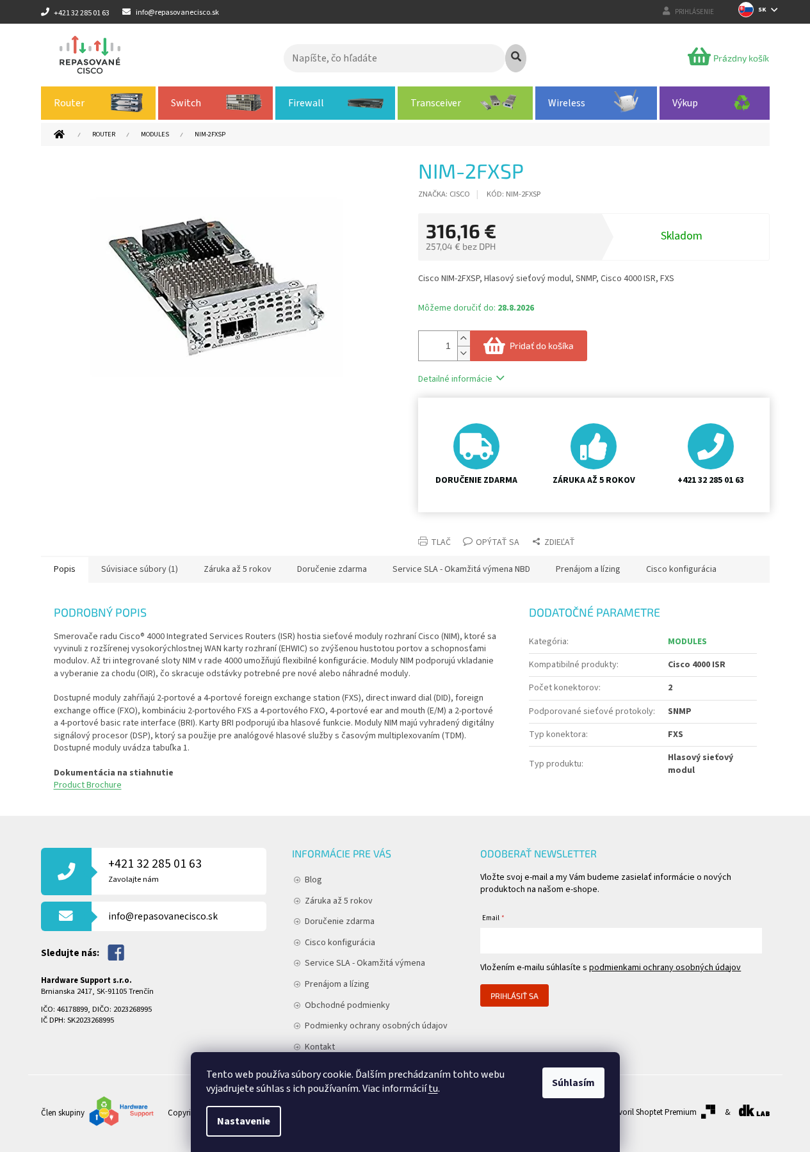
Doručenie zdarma (340, 921)
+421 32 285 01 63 (155, 870)
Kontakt (320, 1047)
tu (433, 1089)
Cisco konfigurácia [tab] (681, 569)
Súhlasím (573, 1083)
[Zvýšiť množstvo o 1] (463, 338)
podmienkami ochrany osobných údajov (665, 967)
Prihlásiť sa (514, 996)
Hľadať (515, 58)
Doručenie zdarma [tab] (332, 569)
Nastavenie (243, 1121)
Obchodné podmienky (347, 1005)
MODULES (687, 641)
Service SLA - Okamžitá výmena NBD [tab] (461, 569)
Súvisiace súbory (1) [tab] (139, 569)
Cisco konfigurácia (340, 942)
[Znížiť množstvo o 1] (463, 353)
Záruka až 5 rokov (339, 901)
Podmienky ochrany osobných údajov (376, 1025)
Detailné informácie (455, 379)
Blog (313, 879)
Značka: (444, 194)
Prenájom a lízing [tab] (588, 569)
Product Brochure (88, 785)
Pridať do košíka (542, 345)
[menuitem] (98, 103)
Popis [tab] (65, 569)
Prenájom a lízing (337, 984)
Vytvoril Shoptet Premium (652, 1112)
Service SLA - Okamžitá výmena (365, 963)
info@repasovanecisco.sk (163, 916)
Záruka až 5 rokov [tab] (237, 569)
